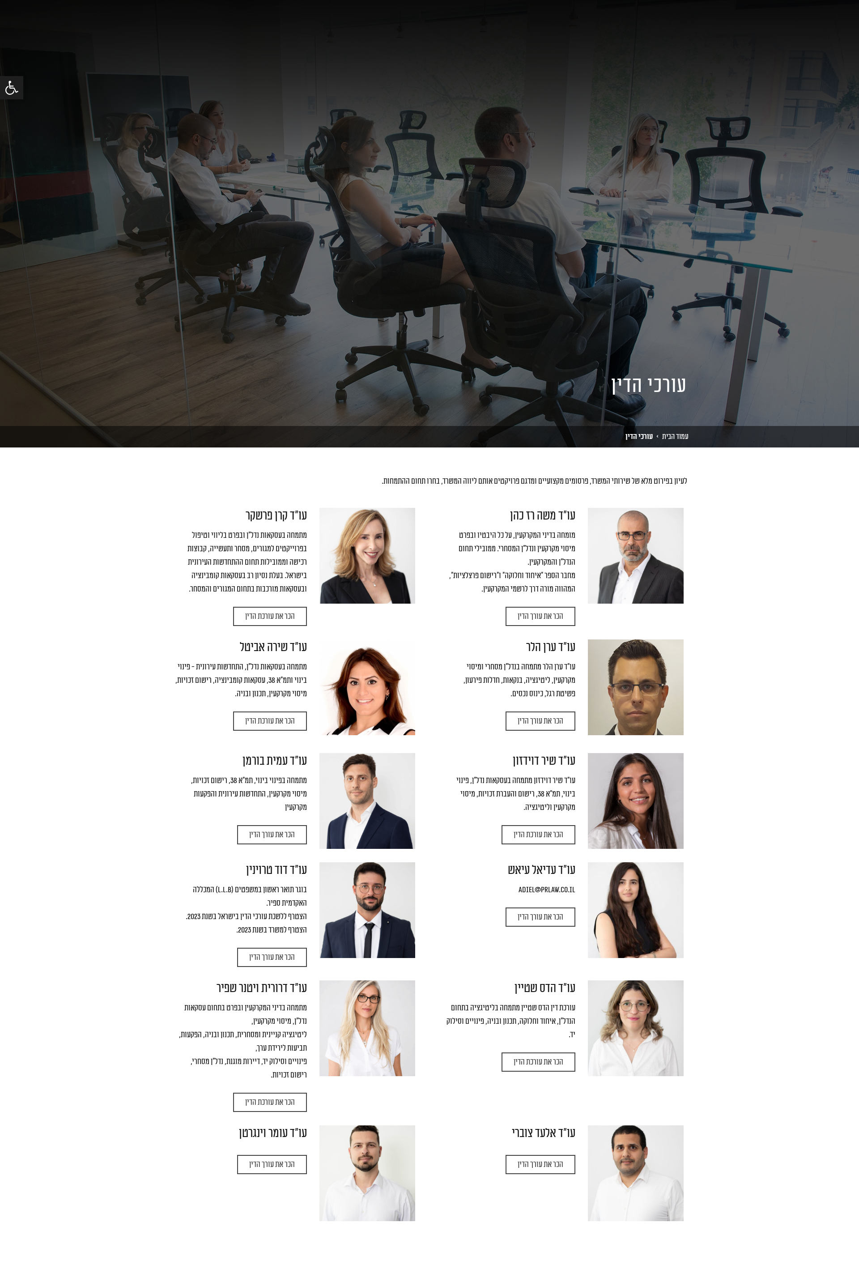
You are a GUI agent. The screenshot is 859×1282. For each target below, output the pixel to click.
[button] (11, 87)
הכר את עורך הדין (540, 616)
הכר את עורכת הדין (270, 616)
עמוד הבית (675, 436)
